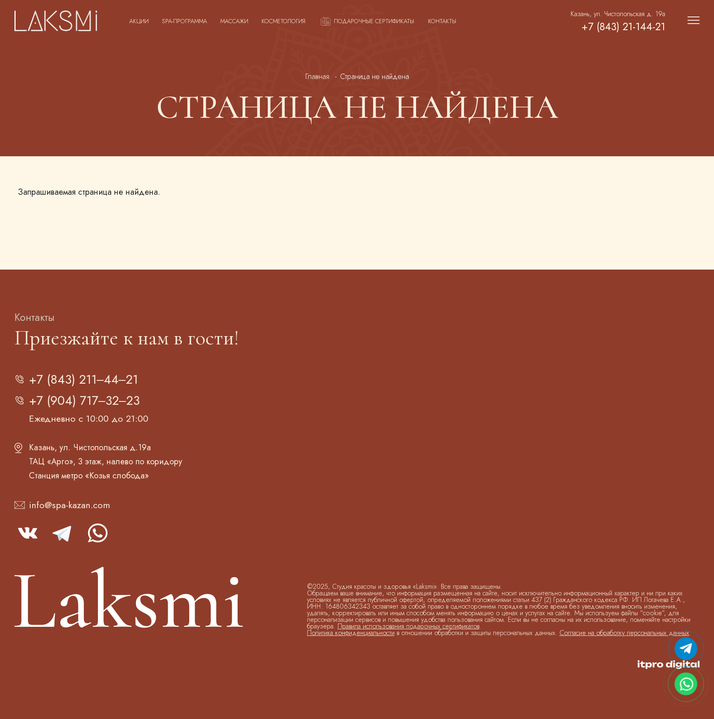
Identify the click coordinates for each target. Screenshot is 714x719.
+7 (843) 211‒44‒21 (83, 379)
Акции (139, 21)
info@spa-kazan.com (69, 504)
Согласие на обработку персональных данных (624, 633)
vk (27, 533)
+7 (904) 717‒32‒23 (84, 400)
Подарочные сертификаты (374, 21)
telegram (62, 533)
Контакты (442, 21)
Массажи (234, 21)
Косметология (283, 21)
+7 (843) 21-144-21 (623, 26)
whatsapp (97, 533)
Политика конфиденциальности (351, 633)
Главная (317, 76)
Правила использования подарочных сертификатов (408, 626)
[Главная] (55, 21)
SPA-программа (184, 21)
